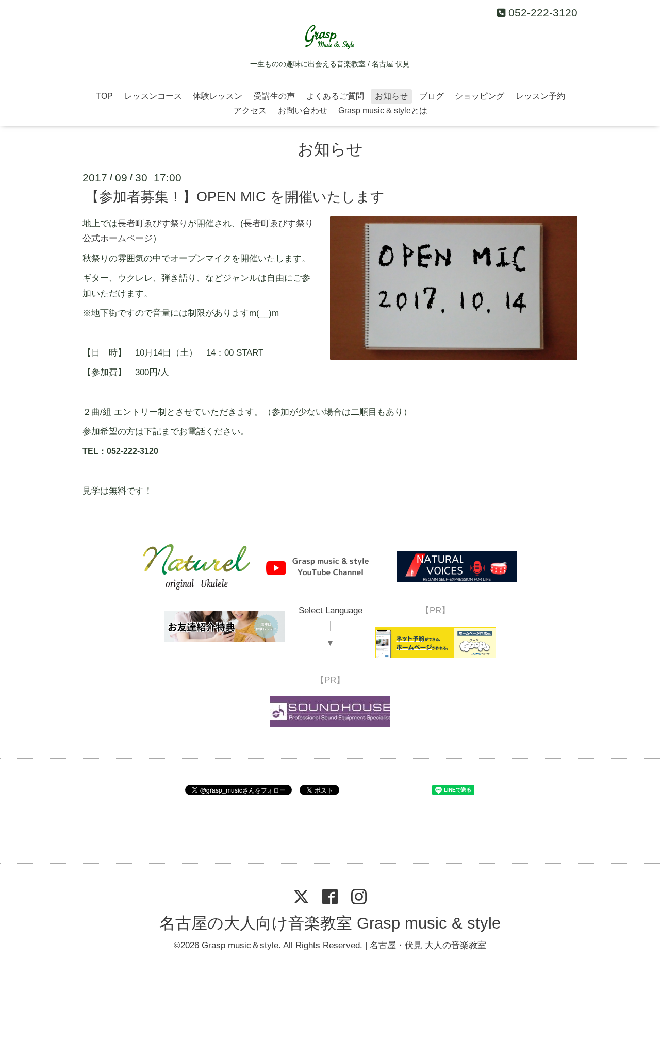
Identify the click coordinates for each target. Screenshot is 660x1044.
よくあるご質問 (335, 96)
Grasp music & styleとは (382, 110)
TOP (104, 96)
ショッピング (479, 96)
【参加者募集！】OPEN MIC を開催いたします (235, 197)
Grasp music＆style (240, 945)
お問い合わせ (302, 110)
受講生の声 (274, 96)
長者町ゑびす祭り (153, 223)
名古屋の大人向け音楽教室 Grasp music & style (330, 923)
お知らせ (391, 96)
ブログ (431, 96)
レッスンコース (153, 96)
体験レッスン (217, 96)
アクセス (250, 110)
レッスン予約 (540, 96)
